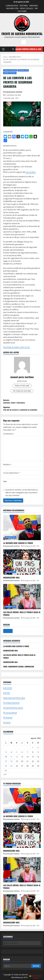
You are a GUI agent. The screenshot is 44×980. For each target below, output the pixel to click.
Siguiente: (20, 408)
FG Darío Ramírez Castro (13, 707)
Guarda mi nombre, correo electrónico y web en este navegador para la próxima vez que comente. (21, 492)
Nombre (7, 464)
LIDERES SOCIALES (10, 73)
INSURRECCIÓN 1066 (11, 577)
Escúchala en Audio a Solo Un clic (16, 347)
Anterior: (14, 401)
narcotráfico (31, 172)
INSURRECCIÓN (12, 8)
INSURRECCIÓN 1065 (10, 662)
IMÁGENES (33, 5)
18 (11, 761)
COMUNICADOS (12, 5)
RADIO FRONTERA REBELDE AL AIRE (29, 49)
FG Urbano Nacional (11, 703)
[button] (3, 49)
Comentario (8, 434)
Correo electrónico (11, 473)
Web (5, 481)
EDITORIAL (24, 5)
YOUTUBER (22, 11)
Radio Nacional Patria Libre (14, 698)
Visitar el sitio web (22, 385)
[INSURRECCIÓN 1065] (22, 907)
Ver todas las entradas (22, 391)
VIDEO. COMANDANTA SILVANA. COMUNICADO (18, 666)
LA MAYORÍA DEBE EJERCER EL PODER (18, 543)
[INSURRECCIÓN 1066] (22, 562)
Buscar (6, 624)
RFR (36, 8)
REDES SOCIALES (26, 8)
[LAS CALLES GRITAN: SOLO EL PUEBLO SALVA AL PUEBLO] (22, 596)
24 (6, 766)
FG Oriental (7, 717)
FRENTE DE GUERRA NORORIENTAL (22, 34)
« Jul (4, 774)
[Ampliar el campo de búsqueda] (8, 631)
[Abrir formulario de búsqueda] (13, 49)
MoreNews (15, 977)
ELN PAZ (6, 693)
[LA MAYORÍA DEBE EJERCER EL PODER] (22, 527)
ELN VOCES (7, 688)
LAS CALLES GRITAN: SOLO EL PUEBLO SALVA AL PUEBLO (21, 613)
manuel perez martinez (13, 92)
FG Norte (6, 722)
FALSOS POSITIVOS (10, 70)
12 (17, 757)
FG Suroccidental (10, 712)
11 (11, 757)
